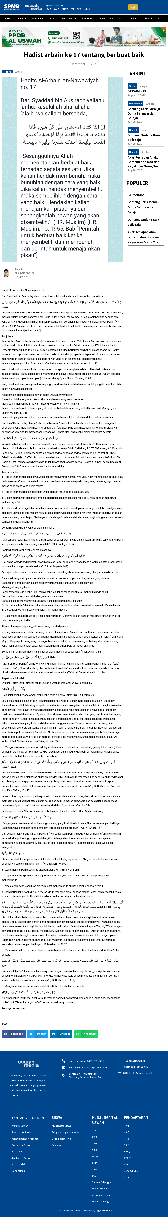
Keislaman (67, 18)
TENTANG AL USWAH (27, 1117)
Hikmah (135, 18)
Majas (161, 18)
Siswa (53, 18)
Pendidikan (38, 18)
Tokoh (148, 18)
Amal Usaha (106, 18)
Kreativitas (88, 18)
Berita (7, 18)
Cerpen (144, 86)
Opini (20, 18)
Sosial (121, 18)
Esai (144, 130)
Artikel (19, 72)
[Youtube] (135, 1084)
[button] (14, 1034)
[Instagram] (120, 1084)
